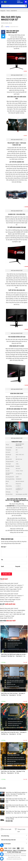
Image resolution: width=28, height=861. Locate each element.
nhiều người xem (7, 604)
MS (18, 396)
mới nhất (4, 579)
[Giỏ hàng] (25, 2)
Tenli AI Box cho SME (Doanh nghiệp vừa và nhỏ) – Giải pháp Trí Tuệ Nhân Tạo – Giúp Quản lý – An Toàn (14, 655)
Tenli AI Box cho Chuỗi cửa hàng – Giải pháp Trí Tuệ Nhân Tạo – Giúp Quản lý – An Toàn (13, 694)
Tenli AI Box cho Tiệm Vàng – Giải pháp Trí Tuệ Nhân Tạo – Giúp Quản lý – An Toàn (13, 772)
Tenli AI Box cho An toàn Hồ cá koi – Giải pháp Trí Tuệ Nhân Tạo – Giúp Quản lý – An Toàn (13, 733)
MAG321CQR (19, 39)
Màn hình (9, 101)
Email (2, 566)
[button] (3, 32)
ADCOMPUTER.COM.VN (14, 530)
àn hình (18, 174)
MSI (11, 39)
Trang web (17, 566)
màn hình (14, 37)
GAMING (7, 217)
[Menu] (2, 2)
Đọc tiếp (25, 662)
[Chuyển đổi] (26, 835)
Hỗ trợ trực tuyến (7, 829)
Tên (2, 559)
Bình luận (3, 547)
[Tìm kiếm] (25, 6)
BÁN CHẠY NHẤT (8, 620)
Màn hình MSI (9, 293)
